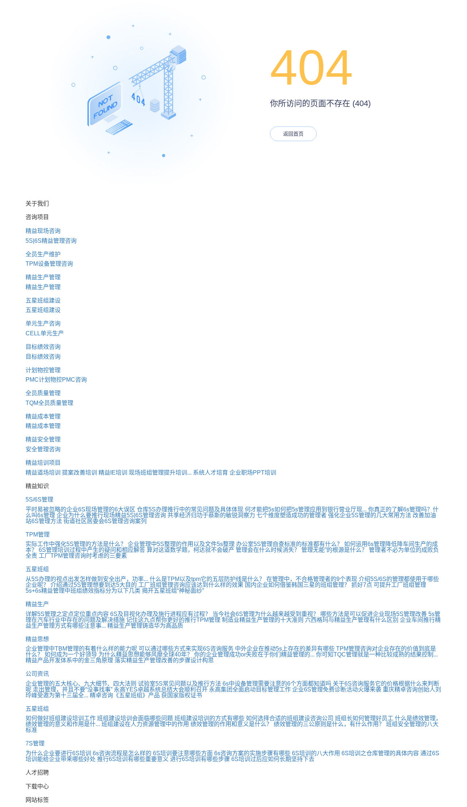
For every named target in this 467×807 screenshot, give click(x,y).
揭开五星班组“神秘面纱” (173, 591)
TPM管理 (38, 534)
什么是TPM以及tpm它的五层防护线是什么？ (207, 579)
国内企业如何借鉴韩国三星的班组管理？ (297, 585)
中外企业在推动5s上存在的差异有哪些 (285, 649)
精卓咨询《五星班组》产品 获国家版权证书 (146, 695)
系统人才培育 (210, 472)
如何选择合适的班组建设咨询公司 (289, 718)
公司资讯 (37, 674)
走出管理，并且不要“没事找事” (72, 689)
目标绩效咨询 (43, 347)
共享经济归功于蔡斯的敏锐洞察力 (211, 515)
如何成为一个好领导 (71, 654)
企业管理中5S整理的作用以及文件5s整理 (181, 544)
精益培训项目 (43, 463)
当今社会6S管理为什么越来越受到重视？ (265, 614)
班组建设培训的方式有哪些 (209, 718)
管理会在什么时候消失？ (268, 550)
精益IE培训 (113, 472)
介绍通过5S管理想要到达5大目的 (93, 585)
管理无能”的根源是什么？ (334, 550)
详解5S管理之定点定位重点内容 (67, 614)
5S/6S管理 (39, 499)
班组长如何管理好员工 (364, 718)
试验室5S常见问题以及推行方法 (179, 684)
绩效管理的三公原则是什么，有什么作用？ (329, 724)
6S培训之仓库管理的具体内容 (380, 753)
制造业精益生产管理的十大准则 (263, 620)
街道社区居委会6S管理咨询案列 (105, 521)
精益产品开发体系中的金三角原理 (69, 660)
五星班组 (37, 569)
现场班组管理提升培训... (160, 472)
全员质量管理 (43, 393)
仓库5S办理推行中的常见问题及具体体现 (190, 509)
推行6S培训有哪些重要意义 (133, 759)
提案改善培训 (79, 472)
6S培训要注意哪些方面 (183, 753)
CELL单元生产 (45, 333)
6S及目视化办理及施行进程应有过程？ (160, 614)
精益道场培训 (43, 472)
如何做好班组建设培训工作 (61, 718)
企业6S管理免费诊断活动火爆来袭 (336, 689)
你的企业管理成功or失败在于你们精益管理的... (254, 654)
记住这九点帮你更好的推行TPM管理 (173, 620)
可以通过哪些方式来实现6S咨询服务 (186, 649)
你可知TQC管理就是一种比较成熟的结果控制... (377, 654)
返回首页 (293, 134)
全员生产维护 (43, 254)
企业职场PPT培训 (252, 472)
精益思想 (37, 639)
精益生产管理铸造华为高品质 (145, 626)
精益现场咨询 (43, 231)
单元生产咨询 (43, 323)
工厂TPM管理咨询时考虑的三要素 (83, 556)
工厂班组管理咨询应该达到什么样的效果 (190, 585)
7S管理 (35, 743)
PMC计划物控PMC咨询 (56, 380)
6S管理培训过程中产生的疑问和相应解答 (92, 550)
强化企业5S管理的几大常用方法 (369, 515)
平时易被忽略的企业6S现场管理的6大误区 (80, 509)
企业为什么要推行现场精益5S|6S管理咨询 (111, 515)
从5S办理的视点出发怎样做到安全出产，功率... (87, 579)
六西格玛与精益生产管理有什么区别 (351, 620)
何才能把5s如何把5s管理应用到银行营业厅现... (306, 509)
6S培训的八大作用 (316, 753)
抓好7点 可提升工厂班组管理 (388, 585)
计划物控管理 (43, 370)
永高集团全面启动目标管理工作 (250, 689)
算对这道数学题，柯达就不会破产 (190, 550)
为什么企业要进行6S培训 (58, 753)
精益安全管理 (43, 439)
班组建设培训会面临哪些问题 (135, 718)
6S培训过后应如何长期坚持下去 (272, 759)
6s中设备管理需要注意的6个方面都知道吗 (277, 684)
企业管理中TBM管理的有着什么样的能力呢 (81, 649)
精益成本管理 (43, 416)
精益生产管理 (43, 277)
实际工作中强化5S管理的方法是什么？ (76, 544)
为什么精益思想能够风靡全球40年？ (146, 654)
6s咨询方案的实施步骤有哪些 (252, 753)
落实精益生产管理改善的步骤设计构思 (164, 660)
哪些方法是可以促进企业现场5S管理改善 (373, 614)
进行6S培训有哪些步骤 (200, 759)
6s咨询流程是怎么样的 (122, 753)
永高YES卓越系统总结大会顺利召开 (161, 689)
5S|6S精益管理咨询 (51, 241)
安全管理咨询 (43, 449)
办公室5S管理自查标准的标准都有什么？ (289, 544)
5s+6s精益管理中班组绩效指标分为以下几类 (83, 591)
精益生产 (37, 604)
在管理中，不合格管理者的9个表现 (311, 579)
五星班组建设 (43, 300)
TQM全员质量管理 (49, 403)
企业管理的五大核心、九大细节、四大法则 (81, 684)
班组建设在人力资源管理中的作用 (145, 724)
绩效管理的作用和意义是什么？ (231, 724)
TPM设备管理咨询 (49, 264)
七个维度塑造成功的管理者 (291, 515)
